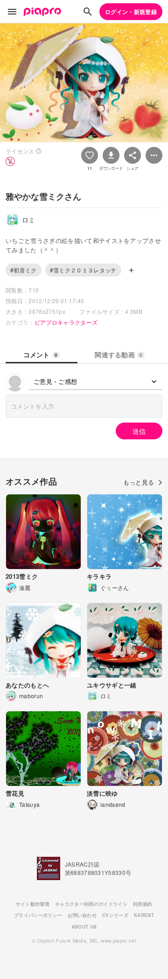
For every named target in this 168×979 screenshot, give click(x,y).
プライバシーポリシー (38, 915)
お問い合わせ (82, 915)
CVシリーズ (115, 915)
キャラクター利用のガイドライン (91, 904)
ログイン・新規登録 (131, 11)
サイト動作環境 (32, 904)
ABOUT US (84, 926)
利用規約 (142, 904)
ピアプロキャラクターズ (66, 322)
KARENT (144, 915)
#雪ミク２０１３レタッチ (83, 270)
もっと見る (138, 482)
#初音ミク (23, 270)
